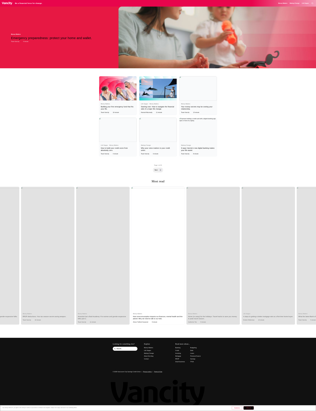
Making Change (294, 3)
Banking (177, 347)
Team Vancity (15, 41)
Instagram (191, 371)
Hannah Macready (146, 112)
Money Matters (282, 3)
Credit (177, 350)
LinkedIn (196, 371)
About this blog (148, 356)
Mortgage (178, 356)
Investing (178, 353)
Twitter (182, 371)
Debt (191, 350)
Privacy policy (147, 371)
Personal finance (195, 356)
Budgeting (193, 347)
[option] (47, 256)
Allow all (248, 408)
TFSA (192, 361)
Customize (237, 408)
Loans (192, 353)
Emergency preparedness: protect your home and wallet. (51, 38)
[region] (158, 408)
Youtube (201, 371)
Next (3, 246)
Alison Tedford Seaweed (140, 322)
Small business (180, 361)
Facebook (186, 371)
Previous (312, 246)
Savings (192, 359)
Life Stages (305, 3)
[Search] (312, 3)
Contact (146, 359)
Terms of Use (158, 371)
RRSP (177, 359)
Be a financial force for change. (28, 3)
